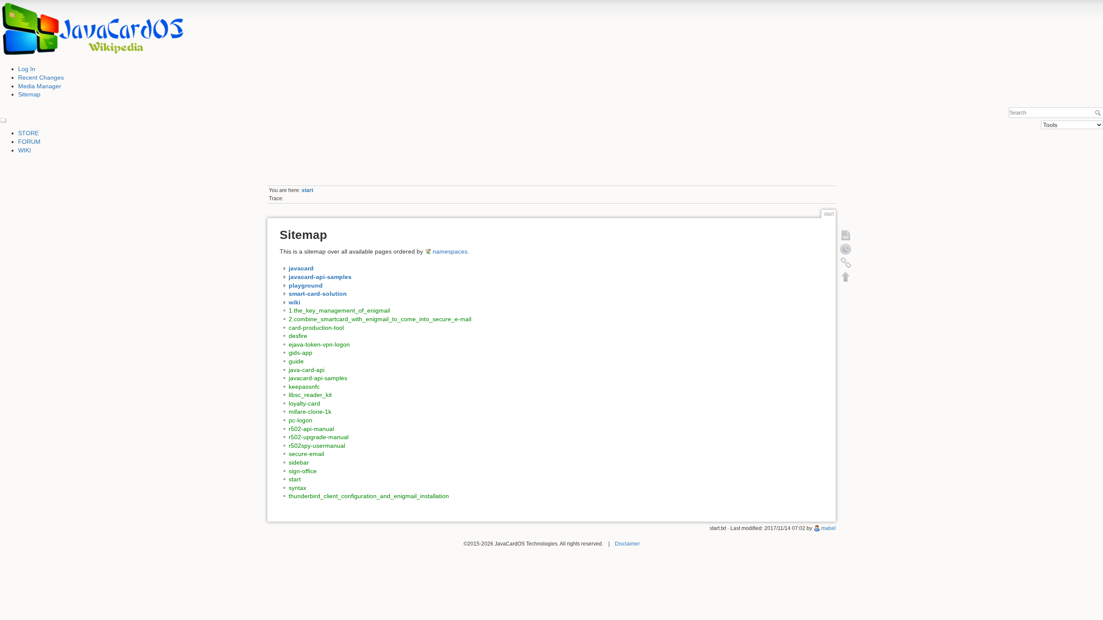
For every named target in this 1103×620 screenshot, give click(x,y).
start (307, 190)
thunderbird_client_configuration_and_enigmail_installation (369, 496)
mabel (828, 528)
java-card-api (306, 369)
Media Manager (39, 86)
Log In (26, 68)
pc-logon (300, 420)
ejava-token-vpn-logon (319, 344)
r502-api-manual (311, 428)
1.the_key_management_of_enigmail (339, 310)
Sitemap (29, 94)
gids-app (300, 352)
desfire (298, 335)
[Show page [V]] (846, 235)
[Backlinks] (846, 263)
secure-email (306, 453)
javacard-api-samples (318, 378)
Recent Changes (41, 77)
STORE (28, 133)
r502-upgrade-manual (319, 437)
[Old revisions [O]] (846, 249)
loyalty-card (304, 403)
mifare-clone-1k (310, 411)
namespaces (450, 251)
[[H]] (92, 29)
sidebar (299, 462)
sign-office (303, 471)
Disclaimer (627, 544)
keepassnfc (304, 386)
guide (296, 361)
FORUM (29, 141)
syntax (297, 487)
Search (1099, 113)
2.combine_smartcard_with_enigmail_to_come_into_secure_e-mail (380, 319)
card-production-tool (316, 327)
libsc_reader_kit (310, 394)
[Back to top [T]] (846, 276)
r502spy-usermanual (317, 445)
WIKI (24, 150)
